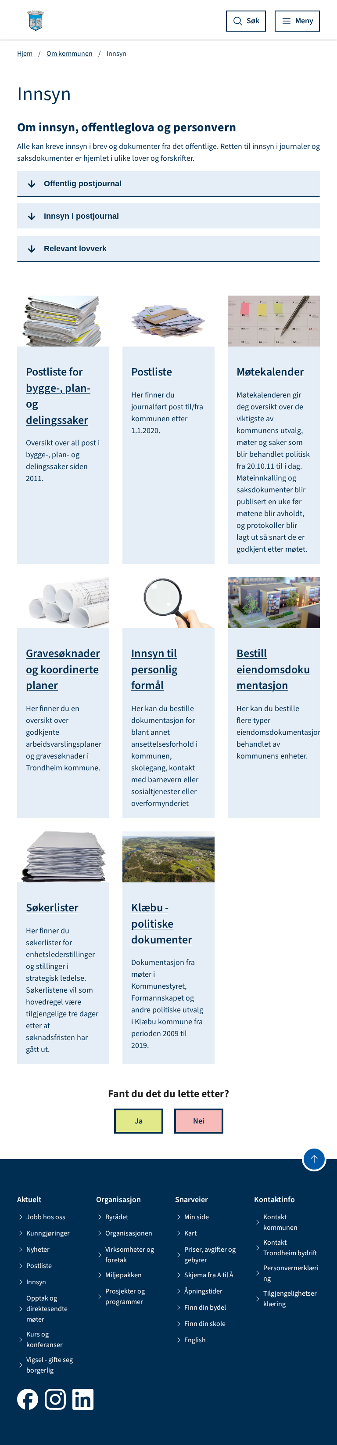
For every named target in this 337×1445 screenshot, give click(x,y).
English (195, 1340)
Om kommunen (70, 53)
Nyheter (38, 1249)
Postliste (151, 372)
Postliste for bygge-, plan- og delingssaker (58, 396)
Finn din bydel (205, 1307)
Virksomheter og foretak (129, 1255)
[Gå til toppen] (314, 1159)
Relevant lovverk (75, 248)
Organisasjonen (128, 1233)
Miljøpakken (123, 1275)
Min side (196, 1217)
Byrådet (116, 1217)
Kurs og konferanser (44, 1339)
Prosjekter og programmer (125, 1296)
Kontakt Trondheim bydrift (290, 1248)
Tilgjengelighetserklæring (290, 1299)
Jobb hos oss (45, 1217)
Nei (198, 1121)
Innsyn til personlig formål (154, 670)
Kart (190, 1233)
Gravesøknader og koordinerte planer (63, 670)
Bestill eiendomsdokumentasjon (273, 670)
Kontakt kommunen (280, 1222)
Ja (139, 1121)
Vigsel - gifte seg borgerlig (49, 1365)
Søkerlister (52, 908)
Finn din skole (205, 1324)
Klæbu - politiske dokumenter (161, 924)
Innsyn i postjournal (81, 216)
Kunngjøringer (48, 1233)
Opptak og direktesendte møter (47, 1308)
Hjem (24, 53)
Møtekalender (270, 372)
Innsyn (36, 1282)
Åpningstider (203, 1291)
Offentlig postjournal (83, 183)
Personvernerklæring (291, 1273)
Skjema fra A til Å (208, 1275)
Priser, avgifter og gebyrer (210, 1255)
